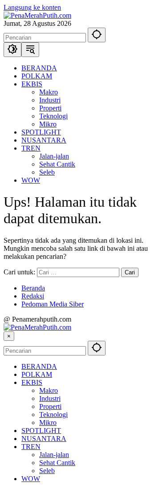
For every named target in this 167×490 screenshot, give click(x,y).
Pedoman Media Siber (52, 304)
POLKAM (36, 374)
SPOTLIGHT (41, 430)
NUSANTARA (43, 438)
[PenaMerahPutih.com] (37, 15)
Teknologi (53, 414)
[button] (97, 35)
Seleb (47, 470)
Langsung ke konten (32, 7)
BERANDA (39, 366)
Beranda (33, 288)
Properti (50, 406)
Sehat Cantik (57, 462)
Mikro (48, 422)
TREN (31, 446)
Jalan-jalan (54, 454)
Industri (50, 398)
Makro (48, 390)
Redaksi (32, 296)
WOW (30, 478)
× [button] (9, 336)
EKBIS (31, 382)
